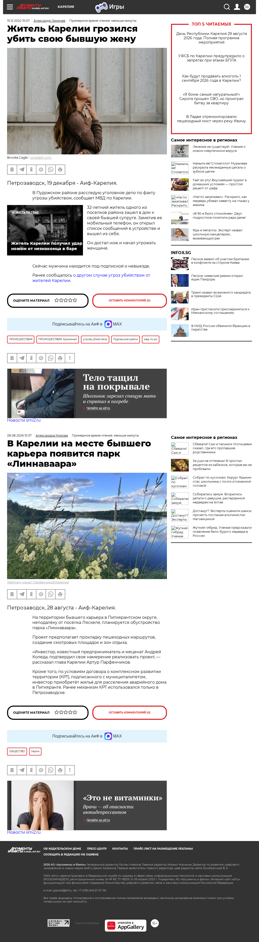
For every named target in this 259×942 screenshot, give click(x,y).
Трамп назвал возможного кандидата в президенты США (221, 294)
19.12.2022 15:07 (18, 21)
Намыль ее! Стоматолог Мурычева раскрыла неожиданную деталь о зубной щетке (220, 167)
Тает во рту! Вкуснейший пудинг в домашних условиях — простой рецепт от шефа (220, 184)
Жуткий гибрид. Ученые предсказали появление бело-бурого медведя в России (222, 532)
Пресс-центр (96, 848)
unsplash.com (41, 157)
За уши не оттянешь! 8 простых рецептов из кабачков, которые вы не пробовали (222, 465)
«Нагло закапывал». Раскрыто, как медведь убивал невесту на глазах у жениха (221, 201)
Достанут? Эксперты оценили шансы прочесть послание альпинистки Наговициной (222, 515)
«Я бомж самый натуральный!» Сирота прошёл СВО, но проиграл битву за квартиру (211, 98)
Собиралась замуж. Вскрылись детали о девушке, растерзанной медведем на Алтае (219, 498)
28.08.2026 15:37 (19, 435)
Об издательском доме (62, 848)
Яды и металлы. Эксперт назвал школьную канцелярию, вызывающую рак (218, 234)
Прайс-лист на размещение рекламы (163, 848)
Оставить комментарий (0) (129, 300)
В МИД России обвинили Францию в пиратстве (220, 327)
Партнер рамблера (87, 923)
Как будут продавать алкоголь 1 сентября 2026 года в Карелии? (211, 78)
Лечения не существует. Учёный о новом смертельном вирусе (219, 149)
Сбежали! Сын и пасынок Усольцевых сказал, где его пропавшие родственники (222, 448)
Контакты (120, 848)
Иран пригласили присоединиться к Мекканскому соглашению (220, 311)
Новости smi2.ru (24, 420)
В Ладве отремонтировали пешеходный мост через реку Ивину (211, 119)
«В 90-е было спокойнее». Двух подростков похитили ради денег (219, 215)
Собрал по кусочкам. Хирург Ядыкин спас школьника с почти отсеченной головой (222, 481)
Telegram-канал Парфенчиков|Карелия (38, 582)
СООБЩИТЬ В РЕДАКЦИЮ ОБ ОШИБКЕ (71, 854)
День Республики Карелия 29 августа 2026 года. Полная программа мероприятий (211, 38)
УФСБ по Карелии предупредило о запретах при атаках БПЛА (211, 58)
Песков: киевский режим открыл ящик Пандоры (217, 277)
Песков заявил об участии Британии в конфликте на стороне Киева (220, 260)
